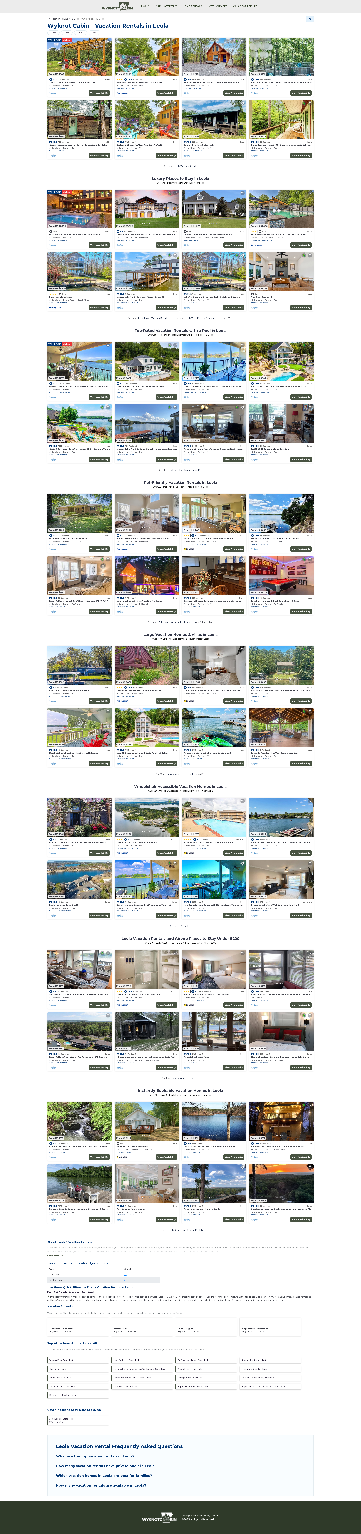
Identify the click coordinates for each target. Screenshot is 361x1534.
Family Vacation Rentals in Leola (182, 774)
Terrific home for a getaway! (131, 1209)
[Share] (310, 19)
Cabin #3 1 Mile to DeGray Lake (199, 145)
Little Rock (188, 240)
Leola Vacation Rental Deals (185, 1078)
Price (67, 33)
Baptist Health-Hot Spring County (194, 1386)
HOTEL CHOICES (217, 6)
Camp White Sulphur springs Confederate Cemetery (139, 1369)
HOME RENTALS (192, 6)
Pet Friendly (60, 1292)
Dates (53, 33)
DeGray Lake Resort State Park (193, 1360)
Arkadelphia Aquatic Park (254, 1360)
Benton (197, 240)
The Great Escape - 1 (261, 297)
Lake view (74, 1292)
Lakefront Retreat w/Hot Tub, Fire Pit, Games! (140, 601)
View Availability (99, 93)
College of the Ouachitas (190, 1377)
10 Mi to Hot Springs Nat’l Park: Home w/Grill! (139, 690)
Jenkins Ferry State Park (61, 1360)
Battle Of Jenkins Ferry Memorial (258, 1377)
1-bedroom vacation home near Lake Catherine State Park (146, 1057)
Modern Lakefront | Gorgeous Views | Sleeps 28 (140, 297)
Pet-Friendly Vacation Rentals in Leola (177, 622)
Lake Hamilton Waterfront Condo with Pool (138, 994)
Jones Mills (197, 88)
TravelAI (216, 1515)
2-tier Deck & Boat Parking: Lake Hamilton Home (208, 538)
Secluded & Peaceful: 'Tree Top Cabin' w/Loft (139, 82)
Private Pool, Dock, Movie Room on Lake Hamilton (74, 234)
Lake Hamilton (267, 240)
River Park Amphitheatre (126, 1386)
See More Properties (180, 926)
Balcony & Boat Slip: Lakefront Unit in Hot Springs (209, 842)
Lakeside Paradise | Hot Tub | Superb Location (274, 753)
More (94, 33)
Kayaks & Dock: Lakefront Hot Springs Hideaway (73, 753)
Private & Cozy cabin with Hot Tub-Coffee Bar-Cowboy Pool (281, 82)
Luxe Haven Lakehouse (60, 297)
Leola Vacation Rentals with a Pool (186, 470)
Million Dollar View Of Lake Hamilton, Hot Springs (275, 538)
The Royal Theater (58, 1369)
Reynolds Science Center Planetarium (132, 1377)
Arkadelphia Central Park (190, 1369)
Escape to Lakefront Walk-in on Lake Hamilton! (275, 905)
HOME (145, 6)
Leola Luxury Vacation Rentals (153, 318)
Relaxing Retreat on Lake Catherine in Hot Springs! (209, 1146)
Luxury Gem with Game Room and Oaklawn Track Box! (278, 234)
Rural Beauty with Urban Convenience (68, 538)
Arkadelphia (199, 1000)
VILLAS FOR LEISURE (245, 6)
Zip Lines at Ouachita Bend (62, 1386)
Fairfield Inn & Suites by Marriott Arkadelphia (206, 994)
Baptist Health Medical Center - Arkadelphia (263, 1386)
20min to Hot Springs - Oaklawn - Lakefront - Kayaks (143, 538)
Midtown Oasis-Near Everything (132, 1146)
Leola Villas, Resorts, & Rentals (200, 318)
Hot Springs (62, 88)
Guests (80, 33)
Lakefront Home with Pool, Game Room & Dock (275, 601)
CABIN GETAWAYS (166, 6)
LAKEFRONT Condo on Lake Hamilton (270, 449)
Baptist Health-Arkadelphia (62, 1395)
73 (125, 1274)
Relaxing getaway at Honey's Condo (202, 1209)
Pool (49, 1292)
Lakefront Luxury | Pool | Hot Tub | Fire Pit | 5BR (140, 386)
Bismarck (63, 151)
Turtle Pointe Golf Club (60, 1377)
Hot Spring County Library (254, 1369)
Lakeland (198, 759)
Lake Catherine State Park (126, 1360)
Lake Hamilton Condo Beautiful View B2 (137, 842)
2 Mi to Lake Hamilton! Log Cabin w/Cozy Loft (72, 82)
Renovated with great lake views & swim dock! (207, 753)
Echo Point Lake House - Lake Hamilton (69, 690)
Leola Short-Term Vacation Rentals (186, 1230)
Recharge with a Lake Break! (63, 905)
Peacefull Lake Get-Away (196, 1057)
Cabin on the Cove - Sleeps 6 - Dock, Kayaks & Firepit (277, 1146)
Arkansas (52, 88)
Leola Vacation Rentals (185, 166)
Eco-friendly (88, 1292)
